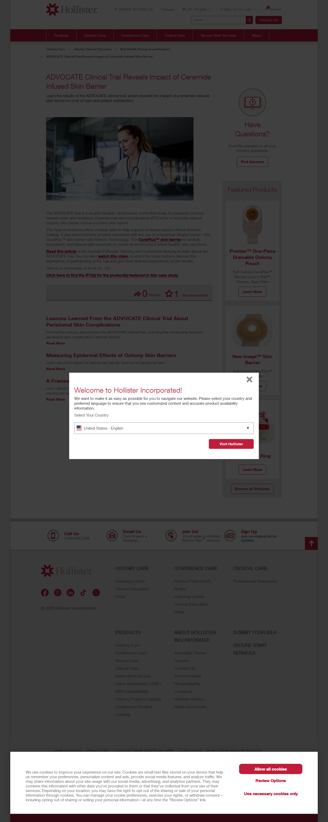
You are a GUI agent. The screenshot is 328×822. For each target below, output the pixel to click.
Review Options (270, 780)
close (249, 379)
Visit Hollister (231, 444)
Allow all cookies (270, 768)
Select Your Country (91, 415)
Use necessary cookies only (271, 793)
